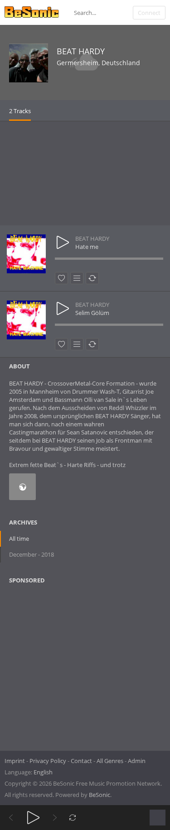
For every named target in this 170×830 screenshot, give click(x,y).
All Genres (110, 761)
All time (19, 538)
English (43, 772)
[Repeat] (72, 817)
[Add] (76, 278)
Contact (81, 761)
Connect (149, 13)
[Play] (33, 817)
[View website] (22, 486)
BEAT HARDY (81, 51)
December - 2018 (31, 554)
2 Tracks (20, 111)
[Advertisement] (85, 173)
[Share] (92, 278)
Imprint (15, 761)
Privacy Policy (47, 761)
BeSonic (99, 795)
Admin (137, 761)
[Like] (61, 278)
